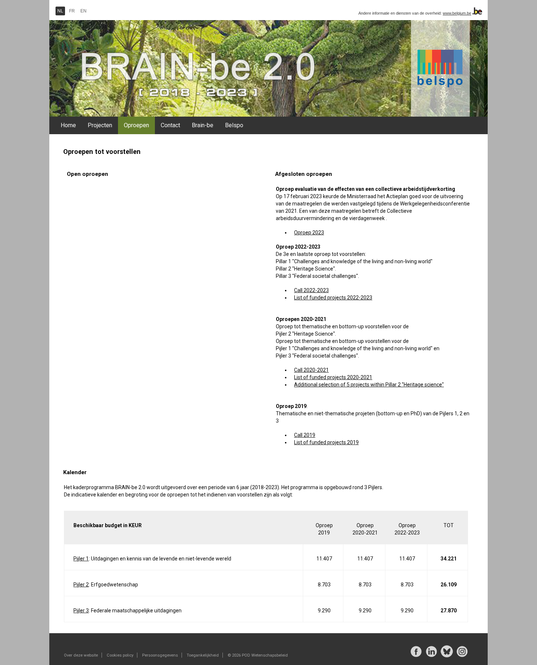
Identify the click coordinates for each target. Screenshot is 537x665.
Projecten (100, 125)
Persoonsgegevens (160, 655)
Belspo (234, 125)
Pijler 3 (81, 610)
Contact (170, 125)
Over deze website (81, 655)
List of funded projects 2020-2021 (333, 377)
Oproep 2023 (309, 232)
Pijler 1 (81, 559)
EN (83, 11)
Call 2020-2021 (311, 370)
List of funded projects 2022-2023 (333, 298)
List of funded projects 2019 (326, 442)
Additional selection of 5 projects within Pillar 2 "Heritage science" (369, 385)
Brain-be (202, 125)
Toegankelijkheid (203, 655)
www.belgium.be (457, 13)
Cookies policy (120, 655)
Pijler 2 (81, 584)
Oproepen (136, 125)
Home (68, 125)
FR (72, 11)
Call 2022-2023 (311, 290)
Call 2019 (304, 435)
